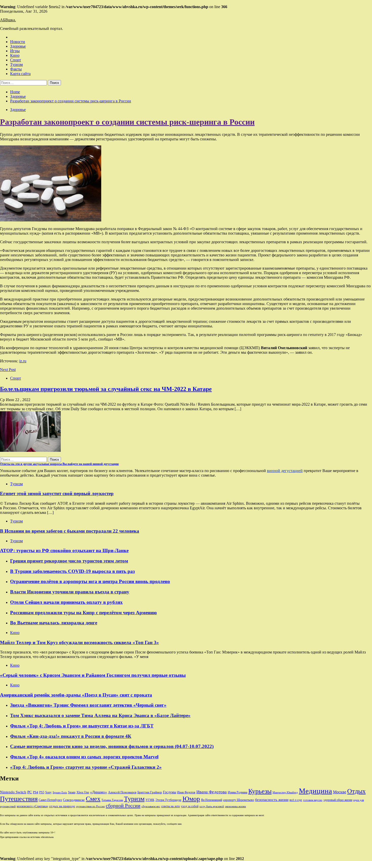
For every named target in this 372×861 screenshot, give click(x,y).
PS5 (41, 792)
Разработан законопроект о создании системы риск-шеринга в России (127, 121)
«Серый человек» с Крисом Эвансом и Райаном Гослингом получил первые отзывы (93, 675)
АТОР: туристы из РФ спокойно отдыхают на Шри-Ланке (64, 550)
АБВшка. (8, 20)
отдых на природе (62, 806)
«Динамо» (98, 792)
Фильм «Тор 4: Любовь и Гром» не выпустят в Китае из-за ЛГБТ (82, 725)
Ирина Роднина (237, 792)
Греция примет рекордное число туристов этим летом (69, 561)
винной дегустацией (285, 471)
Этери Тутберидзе (168, 800)
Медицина (315, 791)
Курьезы (260, 791)
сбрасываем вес (150, 806)
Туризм (16, 64)
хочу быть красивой (211, 806)
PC (29, 792)
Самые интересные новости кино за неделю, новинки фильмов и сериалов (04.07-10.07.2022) (112, 746)
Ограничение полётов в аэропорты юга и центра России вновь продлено (90, 581)
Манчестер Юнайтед (285, 792)
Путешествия (19, 798)
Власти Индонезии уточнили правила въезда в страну (69, 591)
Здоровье (18, 46)
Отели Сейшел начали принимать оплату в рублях (66, 602)
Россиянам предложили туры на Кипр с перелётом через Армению (83, 612)
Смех (93, 798)
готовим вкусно (312, 800)
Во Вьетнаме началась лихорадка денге (53, 622)
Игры (15, 51)
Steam (71, 792)
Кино (14, 55)
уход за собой (189, 806)
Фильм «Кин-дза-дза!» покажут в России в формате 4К (70, 736)
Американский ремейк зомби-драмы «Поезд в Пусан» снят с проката (76, 695)
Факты (16, 69)
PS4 (35, 792)
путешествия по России (90, 806)
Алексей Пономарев (122, 792)
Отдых (356, 791)
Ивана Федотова (211, 792)
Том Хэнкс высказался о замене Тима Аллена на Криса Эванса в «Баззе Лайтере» (100, 715)
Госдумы (169, 792)
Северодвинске (74, 800)
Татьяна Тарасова (112, 800)
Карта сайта (20, 73)
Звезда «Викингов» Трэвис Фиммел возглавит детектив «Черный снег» (88, 705)
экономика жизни (235, 806)
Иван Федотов (186, 792)
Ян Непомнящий (211, 799)
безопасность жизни (271, 799)
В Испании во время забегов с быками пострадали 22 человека (69, 531)
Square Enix (60, 792)
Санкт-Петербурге (50, 800)
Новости (17, 42)
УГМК (150, 800)
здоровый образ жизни (337, 799)
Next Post (8, 369)
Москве (339, 792)
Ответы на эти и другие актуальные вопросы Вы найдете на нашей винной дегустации (59, 464)
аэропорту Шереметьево (238, 800)
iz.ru (22, 361)
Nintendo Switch (13, 792)
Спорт (15, 60)
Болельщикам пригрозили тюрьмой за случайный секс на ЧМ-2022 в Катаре (106, 389)
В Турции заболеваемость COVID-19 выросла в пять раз (72, 571)
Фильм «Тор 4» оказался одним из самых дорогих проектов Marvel (84, 756)
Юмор (191, 798)
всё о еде (296, 800)
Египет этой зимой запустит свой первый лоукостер (57, 493)
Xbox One (82, 792)
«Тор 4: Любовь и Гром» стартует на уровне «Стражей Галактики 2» (86, 767)
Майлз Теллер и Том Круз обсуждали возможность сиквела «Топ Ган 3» (79, 642)
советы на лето (170, 806)
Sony (48, 792)
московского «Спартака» (32, 806)
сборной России (123, 805)
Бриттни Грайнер (149, 792)
